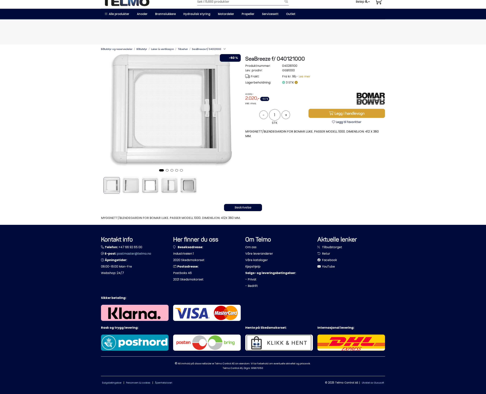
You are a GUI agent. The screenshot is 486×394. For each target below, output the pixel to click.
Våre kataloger (256, 260)
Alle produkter (118, 14)
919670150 (257, 368)
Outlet (290, 14)
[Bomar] (371, 99)
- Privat (250, 279)
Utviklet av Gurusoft (373, 382)
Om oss (250, 247)
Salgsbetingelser (112, 382)
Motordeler (226, 14)
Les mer (304, 76)
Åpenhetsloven (163, 382)
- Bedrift (251, 286)
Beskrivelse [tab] (243, 207)
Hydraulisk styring (196, 14)
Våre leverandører (259, 253)
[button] (161, 170)
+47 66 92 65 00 (130, 247)
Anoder (142, 14)
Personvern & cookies (138, 382)
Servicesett (270, 14)
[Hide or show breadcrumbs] (224, 49)
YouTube (328, 266)
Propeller (248, 14)
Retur (325, 253)
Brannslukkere (165, 14)
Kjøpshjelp (252, 266)
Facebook (329, 260)
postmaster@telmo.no (134, 253)
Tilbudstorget (331, 247)
